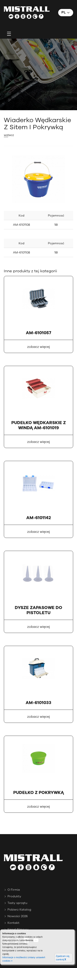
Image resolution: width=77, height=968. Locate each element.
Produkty (14, 896)
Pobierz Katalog (19, 910)
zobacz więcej (38, 346)
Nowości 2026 (17, 916)
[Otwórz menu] (9, 33)
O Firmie (13, 890)
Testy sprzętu (17, 903)
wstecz (9, 135)
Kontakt (13, 923)
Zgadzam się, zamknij (63, 958)
